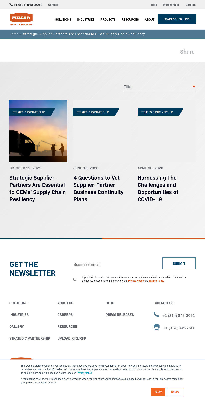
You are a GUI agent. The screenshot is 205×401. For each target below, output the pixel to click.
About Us (65, 302)
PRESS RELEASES (120, 314)
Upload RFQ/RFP (71, 338)
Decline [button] (175, 391)
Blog (154, 5)
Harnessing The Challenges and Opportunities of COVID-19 (158, 187)
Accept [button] (158, 391)
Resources (67, 326)
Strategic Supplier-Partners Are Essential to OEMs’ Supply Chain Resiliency (37, 187)
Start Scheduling (177, 19)
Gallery (16, 326)
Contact (53, 5)
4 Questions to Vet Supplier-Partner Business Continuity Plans (98, 187)
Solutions (18, 302)
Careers (191, 5)
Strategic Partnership (29, 338)
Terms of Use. (156, 280)
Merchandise (171, 5)
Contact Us (163, 302)
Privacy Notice (84, 372)
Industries (19, 314)
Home (14, 34)
